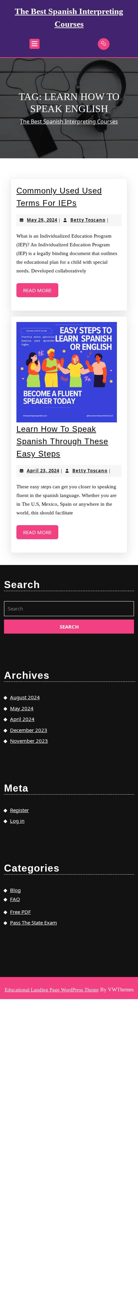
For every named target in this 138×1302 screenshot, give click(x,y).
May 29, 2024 (42, 220)
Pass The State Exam (33, 922)
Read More (40, 292)
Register (19, 810)
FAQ (15, 899)
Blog (15, 890)
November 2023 (29, 740)
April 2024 (22, 719)
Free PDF (20, 911)
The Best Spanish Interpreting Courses (69, 121)
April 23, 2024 (43, 471)
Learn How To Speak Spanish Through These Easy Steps (62, 441)
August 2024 (25, 697)
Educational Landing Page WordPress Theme (52, 989)
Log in (17, 820)
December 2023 (28, 730)
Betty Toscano (88, 220)
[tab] (34, 43)
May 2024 (21, 708)
